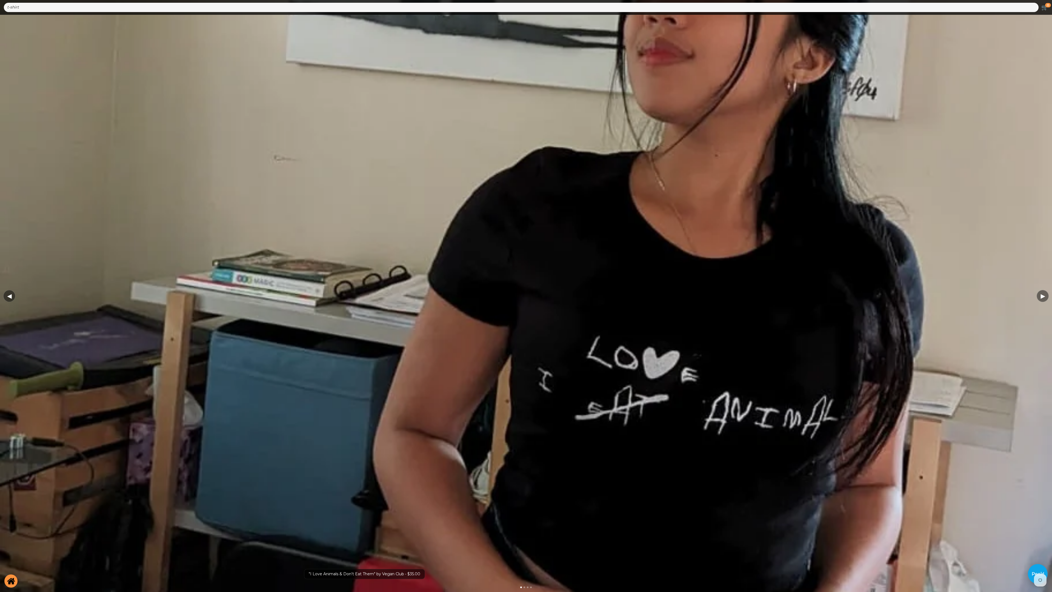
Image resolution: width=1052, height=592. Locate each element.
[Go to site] (11, 581)
